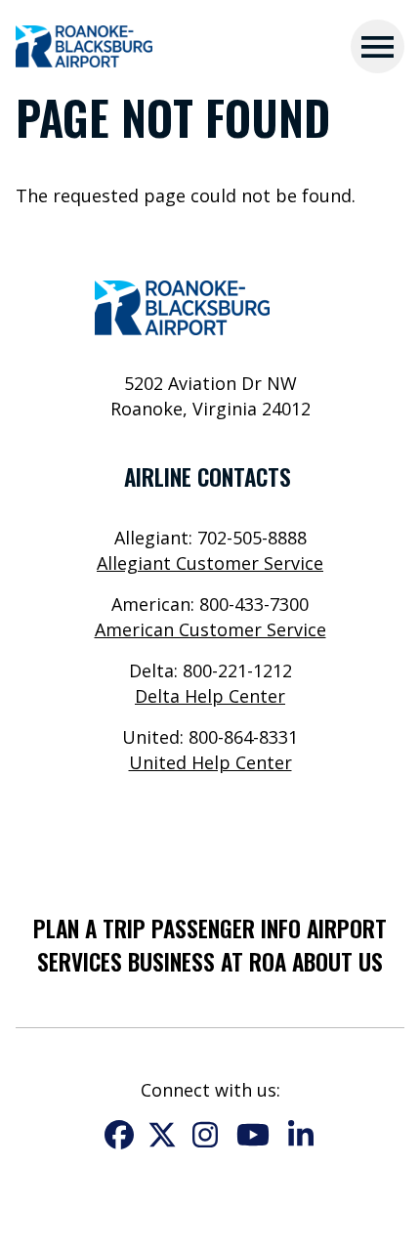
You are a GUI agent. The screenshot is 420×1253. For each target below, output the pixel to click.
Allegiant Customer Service (210, 563)
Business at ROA (207, 961)
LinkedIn (300, 1134)
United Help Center (210, 762)
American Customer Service (210, 629)
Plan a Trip (89, 928)
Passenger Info (226, 928)
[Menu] (377, 46)
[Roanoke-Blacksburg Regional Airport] (84, 46)
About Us (337, 961)
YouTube (253, 1134)
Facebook (119, 1134)
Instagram (205, 1134)
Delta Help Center (210, 696)
